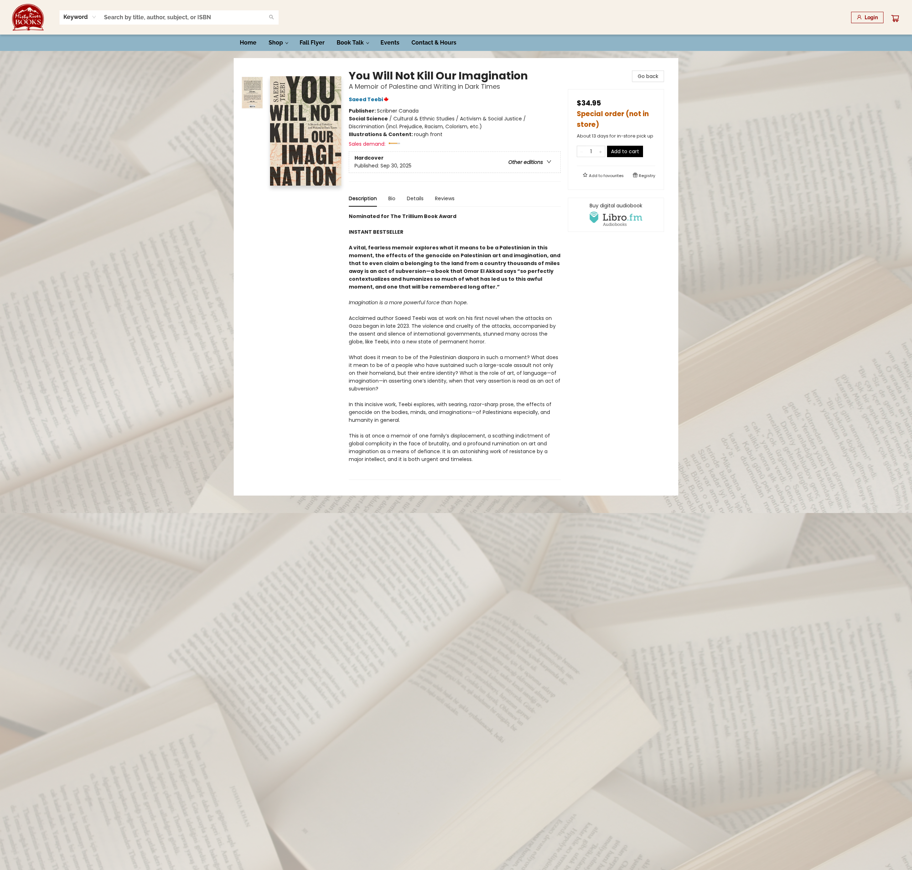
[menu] (456, 43)
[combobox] (79, 17)
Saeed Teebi (366, 99)
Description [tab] (363, 198)
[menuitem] (248, 43)
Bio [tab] (391, 198)
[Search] (271, 17)
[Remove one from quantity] (581, 151)
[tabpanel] (455, 346)
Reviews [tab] (445, 198)
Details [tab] (415, 198)
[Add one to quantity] (600, 151)
